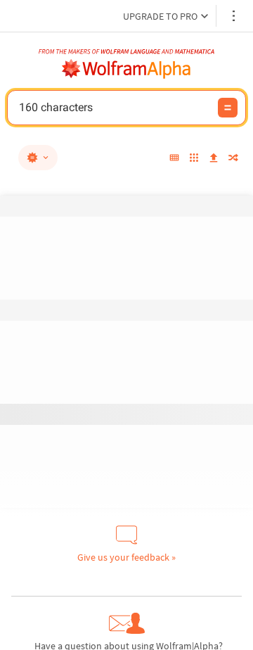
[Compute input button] (228, 107)
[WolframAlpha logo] (126, 69)
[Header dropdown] (235, 16)
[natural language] (38, 157)
